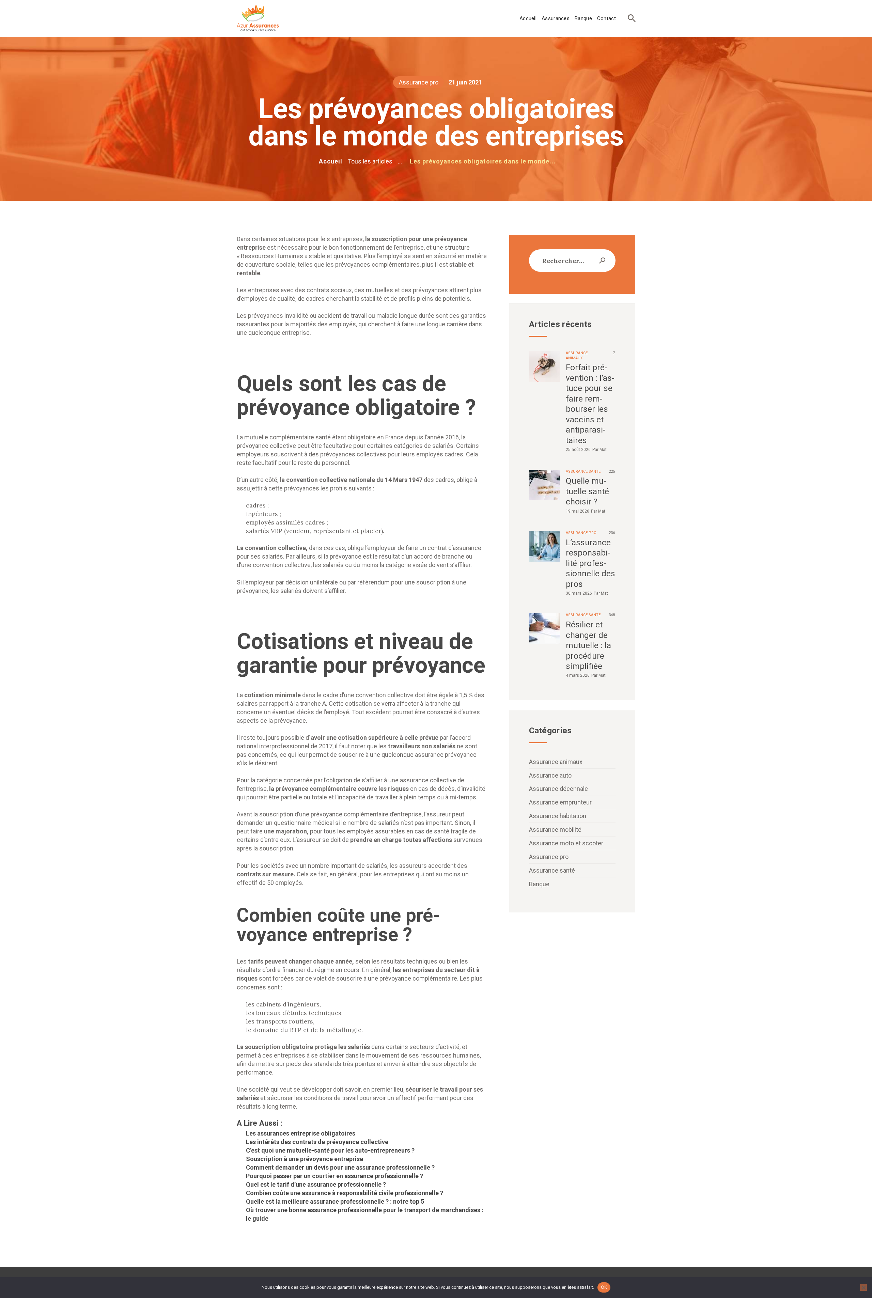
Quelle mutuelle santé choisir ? (587, 491)
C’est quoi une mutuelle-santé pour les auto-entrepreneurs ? (330, 1150)
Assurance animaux (555, 761)
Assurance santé (583, 471)
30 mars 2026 (579, 593)
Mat (603, 449)
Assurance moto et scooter (566, 843)
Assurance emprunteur (560, 802)
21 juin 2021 (465, 82)
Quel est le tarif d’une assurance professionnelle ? (316, 1184)
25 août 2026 (578, 449)
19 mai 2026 (577, 511)
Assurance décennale (558, 788)
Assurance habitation (557, 815)
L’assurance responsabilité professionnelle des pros (590, 563)
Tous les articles (370, 161)
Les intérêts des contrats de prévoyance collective (317, 1141)
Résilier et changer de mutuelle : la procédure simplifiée (588, 645)
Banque (539, 884)
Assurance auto (550, 775)
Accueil (330, 161)
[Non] (863, 1287)
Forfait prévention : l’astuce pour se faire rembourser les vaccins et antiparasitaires (590, 403)
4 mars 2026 (578, 675)
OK (604, 1287)
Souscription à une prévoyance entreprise (304, 1158)
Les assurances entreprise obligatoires (300, 1133)
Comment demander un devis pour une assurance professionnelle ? (340, 1167)
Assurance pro (418, 82)
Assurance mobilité (555, 829)
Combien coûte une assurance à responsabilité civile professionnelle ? (344, 1193)
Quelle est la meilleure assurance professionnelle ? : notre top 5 (335, 1201)
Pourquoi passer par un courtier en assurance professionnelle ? (334, 1175)
